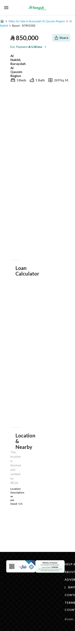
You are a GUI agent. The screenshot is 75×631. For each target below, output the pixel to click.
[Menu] (6, 7)
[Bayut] (37, 7)
